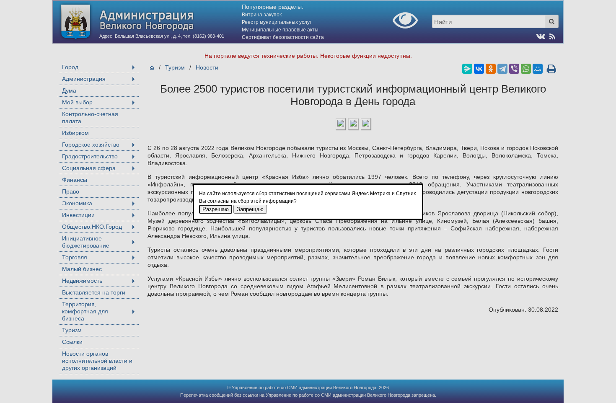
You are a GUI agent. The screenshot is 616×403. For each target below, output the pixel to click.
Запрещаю (250, 209)
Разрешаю (215, 209)
